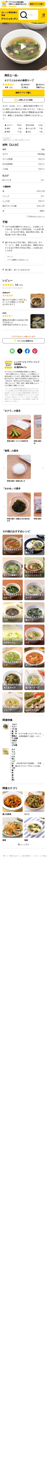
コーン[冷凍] (8, 159)
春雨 (4, 149)
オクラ (5, 154)
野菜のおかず (13, 856)
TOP (4, 856)
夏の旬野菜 (26, 856)
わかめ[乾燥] (8, 164)
